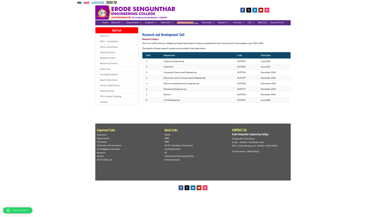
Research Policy (108, 58)
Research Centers (109, 63)
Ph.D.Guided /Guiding (110, 96)
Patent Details (107, 91)
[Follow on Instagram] (266, 10)
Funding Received (108, 74)
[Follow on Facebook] (242, 10)
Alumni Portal (277, 22)
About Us (115, 22)
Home (105, 22)
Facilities (237, 22)
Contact (104, 102)
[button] (17, 210)
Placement (207, 22)
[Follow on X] (248, 10)
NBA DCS (262, 22)
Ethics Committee (109, 47)
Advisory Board (107, 52)
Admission (166, 22)
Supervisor (105, 69)
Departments (132, 22)
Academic (149, 22)
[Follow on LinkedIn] (254, 10)
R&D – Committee (109, 41)
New (196, 23)
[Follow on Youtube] (260, 10)
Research (222, 22)
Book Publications (109, 80)
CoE (250, 22)
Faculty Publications (110, 85)
